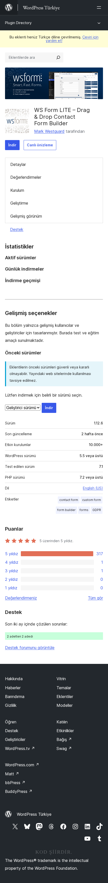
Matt (12, 773)
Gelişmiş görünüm (26, 216)
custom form (91, 500)
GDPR (96, 510)
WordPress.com (22, 764)
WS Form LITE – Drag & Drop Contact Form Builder (62, 117)
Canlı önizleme (40, 145)
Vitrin (61, 678)
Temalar (64, 687)
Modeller (65, 705)
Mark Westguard (49, 131)
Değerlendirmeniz (21, 597)
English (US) (93, 488)
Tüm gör (95, 597)
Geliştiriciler (15, 739)
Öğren (10, 721)
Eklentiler (65, 696)
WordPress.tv (20, 748)
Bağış (64, 739)
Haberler (13, 687)
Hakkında (14, 678)
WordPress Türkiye (34, 814)
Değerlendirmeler (25, 177)
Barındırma (14, 696)
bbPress (15, 782)
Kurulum (17, 190)
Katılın (62, 721)
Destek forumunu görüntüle (30, 647)
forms (84, 510)
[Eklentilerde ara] (58, 57)
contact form (68, 500)
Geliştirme (19, 203)
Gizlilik (11, 705)
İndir (12, 145)
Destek (16, 229)
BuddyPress (18, 791)
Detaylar (18, 164)
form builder (66, 510)
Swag (64, 748)
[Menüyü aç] (100, 7)
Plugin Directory (18, 23)
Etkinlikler (65, 730)
